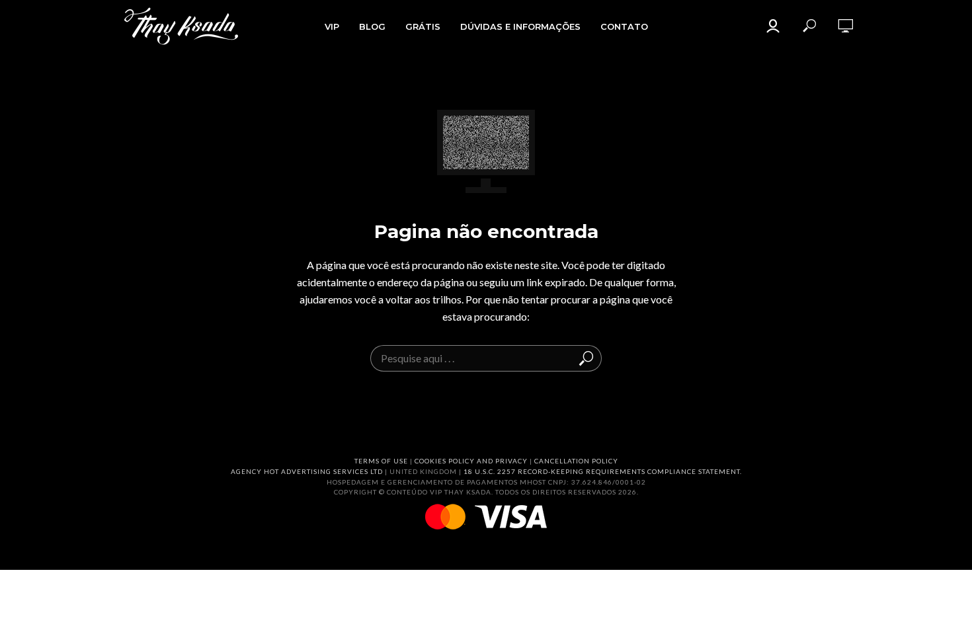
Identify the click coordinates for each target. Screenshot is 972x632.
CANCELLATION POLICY (576, 461)
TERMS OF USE (381, 461)
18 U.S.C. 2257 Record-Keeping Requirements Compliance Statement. (603, 471)
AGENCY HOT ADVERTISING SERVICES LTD (307, 471)
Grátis (422, 26)
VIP (332, 26)
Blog (372, 26)
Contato (624, 26)
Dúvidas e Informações (520, 26)
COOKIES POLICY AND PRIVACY (471, 461)
